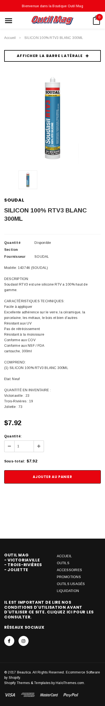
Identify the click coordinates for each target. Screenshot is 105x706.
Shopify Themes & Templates (27, 683)
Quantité (12, 243)
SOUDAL (14, 200)
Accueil (10, 38)
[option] (52, 118)
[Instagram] (23, 641)
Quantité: (13, 436)
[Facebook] (9, 641)
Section (11, 250)
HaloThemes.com (70, 683)
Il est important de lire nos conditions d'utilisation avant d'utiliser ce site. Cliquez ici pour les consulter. (49, 610)
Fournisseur (15, 257)
